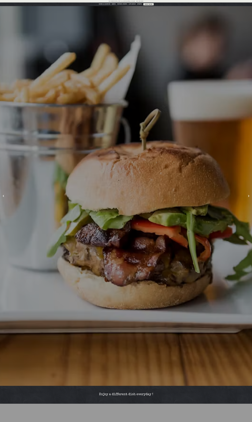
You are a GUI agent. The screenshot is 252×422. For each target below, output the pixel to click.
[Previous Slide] (3, 196)
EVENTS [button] (139, 4)
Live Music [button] (132, 4)
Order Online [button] (148, 4)
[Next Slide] (248, 196)
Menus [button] (114, 4)
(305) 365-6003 (139, 1)
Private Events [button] (122, 4)
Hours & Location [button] (104, 4)
